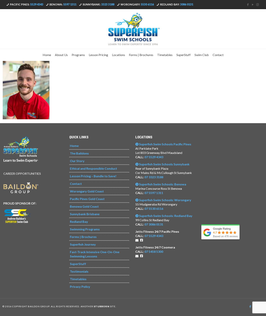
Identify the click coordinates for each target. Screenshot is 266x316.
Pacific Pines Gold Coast (87, 199)
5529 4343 (36, 4)
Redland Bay (79, 221)
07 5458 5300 (153, 251)
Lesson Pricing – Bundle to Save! (93, 176)
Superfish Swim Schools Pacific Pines (164, 144)
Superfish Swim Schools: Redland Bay (165, 216)
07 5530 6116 (153, 208)
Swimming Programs (85, 229)
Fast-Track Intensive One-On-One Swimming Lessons (94, 254)
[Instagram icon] (257, 4)
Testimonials (79, 271)
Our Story (77, 161)
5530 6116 (147, 4)
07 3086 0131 (153, 224)
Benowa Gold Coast (84, 206)
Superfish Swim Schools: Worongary (164, 200)
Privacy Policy (80, 286)
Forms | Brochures (83, 237)
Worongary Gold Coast (87, 191)
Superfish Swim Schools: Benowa (162, 184)
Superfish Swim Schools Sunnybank (163, 164)
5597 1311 (69, 4)
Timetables (78, 279)
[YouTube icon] (252, 4)
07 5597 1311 (153, 193)
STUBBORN (101, 306)
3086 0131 (186, 4)
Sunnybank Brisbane (85, 214)
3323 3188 (107, 4)
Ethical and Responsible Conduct (93, 168)
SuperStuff (78, 264)
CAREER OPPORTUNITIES (22, 173)
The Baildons (79, 153)
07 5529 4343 (153, 157)
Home (74, 145)
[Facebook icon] (247, 4)
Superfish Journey (83, 244)
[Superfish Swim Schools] (133, 29)
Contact (76, 183)
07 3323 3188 (153, 177)
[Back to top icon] (247, 308)
